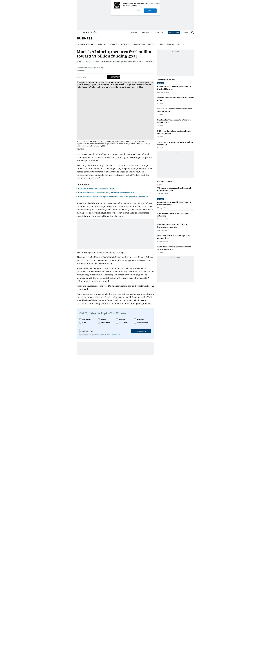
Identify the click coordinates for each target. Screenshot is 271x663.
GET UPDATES (141, 331)
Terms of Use (116, 334)
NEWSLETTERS (174, 32)
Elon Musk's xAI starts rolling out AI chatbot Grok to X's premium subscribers (113, 197)
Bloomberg (81, 71)
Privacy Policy (104, 334)
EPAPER (185, 32)
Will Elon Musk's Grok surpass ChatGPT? (96, 189)
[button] (78, 32)
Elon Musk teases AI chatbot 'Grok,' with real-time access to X (106, 193)
